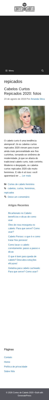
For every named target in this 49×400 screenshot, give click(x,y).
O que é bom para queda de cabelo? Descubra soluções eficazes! (22, 260)
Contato (8, 357)
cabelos (12, 188)
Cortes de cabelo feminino (21, 184)
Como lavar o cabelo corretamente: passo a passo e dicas (24, 248)
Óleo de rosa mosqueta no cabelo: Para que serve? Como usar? (24, 228)
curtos (20, 188)
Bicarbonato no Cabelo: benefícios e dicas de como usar (22, 216)
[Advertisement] (24, 40)
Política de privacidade (15, 366)
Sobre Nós (9, 371)
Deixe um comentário (18, 197)
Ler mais (26, 175)
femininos (30, 188)
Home (7, 362)
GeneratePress (24, 395)
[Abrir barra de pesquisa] (42, 71)
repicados (9, 192)
